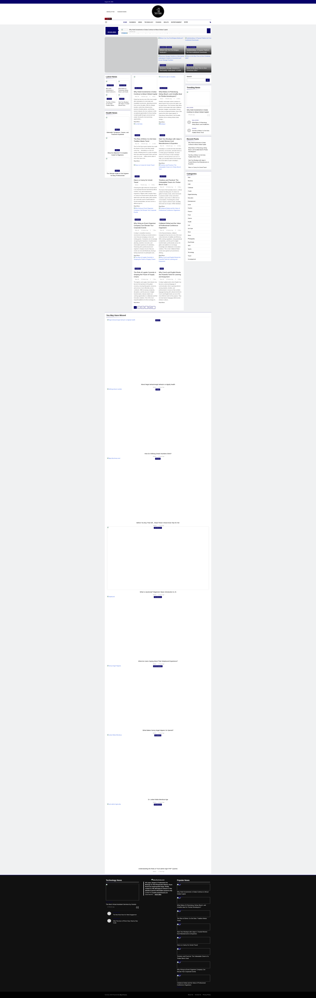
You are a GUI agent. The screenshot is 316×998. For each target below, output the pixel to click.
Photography (191, 238)
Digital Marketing (192, 194)
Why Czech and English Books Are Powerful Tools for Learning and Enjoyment (170, 274)
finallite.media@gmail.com (160, 892)
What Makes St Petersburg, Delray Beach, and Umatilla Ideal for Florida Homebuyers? (123, 92)
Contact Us (198, 994)
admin (161, 98)
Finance (190, 211)
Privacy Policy (207, 994)
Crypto (189, 191)
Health (166, 22)
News (140, 22)
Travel (137, 176)
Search (189, 76)
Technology (148, 22)
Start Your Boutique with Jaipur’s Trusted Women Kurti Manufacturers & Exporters (123, 105)
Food (189, 215)
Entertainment (176, 22)
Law (189, 225)
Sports (189, 249)
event (189, 204)
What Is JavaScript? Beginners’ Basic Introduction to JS (158, 592)
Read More (137, 121)
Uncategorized (191, 47)
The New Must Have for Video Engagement (125, 914)
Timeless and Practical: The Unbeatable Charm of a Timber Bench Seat (170, 182)
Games (190, 218)
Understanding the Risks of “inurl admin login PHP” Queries (158, 869)
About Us (190, 994)
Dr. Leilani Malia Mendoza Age (158, 799)
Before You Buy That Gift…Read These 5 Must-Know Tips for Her (158, 523)
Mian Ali (137, 96)
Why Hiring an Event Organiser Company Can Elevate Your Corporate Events (145, 225)
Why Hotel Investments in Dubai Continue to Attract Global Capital (148, 29)
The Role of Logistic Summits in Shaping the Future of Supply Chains (145, 274)
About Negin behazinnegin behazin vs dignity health (158, 384)
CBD (189, 184)
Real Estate (110, 85)
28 (150, 307)
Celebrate (190, 187)
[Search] (208, 80)
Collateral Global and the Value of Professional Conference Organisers (170, 225)
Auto (189, 177)
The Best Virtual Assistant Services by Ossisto (121, 904)
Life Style (190, 65)
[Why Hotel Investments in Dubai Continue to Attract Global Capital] (124, 32)
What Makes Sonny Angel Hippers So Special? (158, 730)
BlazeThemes (123, 994)
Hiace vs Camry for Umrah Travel (197, 167)
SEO (189, 245)
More (186, 22)
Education (190, 198)
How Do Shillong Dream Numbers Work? (158, 453)
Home (125, 22)
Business (132, 22)
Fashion (158, 22)
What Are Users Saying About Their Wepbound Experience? (158, 661)
